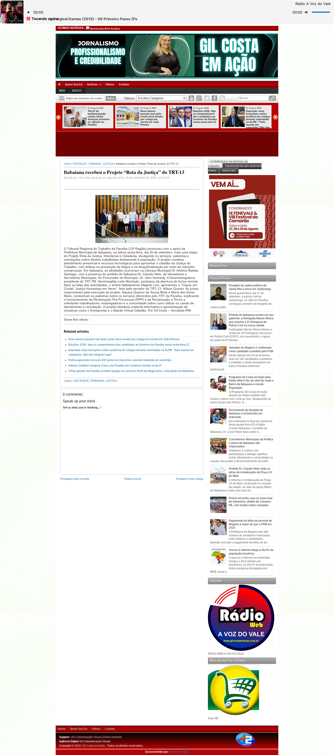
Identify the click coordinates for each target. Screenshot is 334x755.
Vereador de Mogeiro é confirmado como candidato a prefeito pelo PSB (251, 349)
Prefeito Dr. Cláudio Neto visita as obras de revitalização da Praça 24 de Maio (250, 472)
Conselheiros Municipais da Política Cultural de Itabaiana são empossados (251, 443)
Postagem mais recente (74, 478)
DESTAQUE (80, 163)
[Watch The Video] (191, 98)
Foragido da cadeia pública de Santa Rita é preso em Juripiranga (250, 287)
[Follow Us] (206, 98)
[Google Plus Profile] (199, 98)
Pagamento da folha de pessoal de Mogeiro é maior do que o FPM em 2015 (250, 524)
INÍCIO (62, 90)
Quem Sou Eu (73, 84)
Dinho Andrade (112, 737)
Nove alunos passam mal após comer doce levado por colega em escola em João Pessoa (123, 339)
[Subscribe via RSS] (222, 98)
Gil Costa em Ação (93, 745)
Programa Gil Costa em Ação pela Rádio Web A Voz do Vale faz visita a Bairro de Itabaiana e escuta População (251, 382)
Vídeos (109, 84)
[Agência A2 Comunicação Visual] (249, 746)
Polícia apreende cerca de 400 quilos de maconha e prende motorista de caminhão (205, 116)
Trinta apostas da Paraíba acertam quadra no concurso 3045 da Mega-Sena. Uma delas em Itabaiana (131, 371)
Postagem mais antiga (189, 478)
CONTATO (77, 90)
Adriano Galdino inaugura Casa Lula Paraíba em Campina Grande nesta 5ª (257, 116)
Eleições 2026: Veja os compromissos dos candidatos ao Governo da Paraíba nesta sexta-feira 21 (99, 116)
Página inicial (132, 478)
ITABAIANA (95, 163)
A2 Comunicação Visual (86, 737)
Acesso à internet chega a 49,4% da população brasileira (251, 551)
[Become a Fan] (214, 98)
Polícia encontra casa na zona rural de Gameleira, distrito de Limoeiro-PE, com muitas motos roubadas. (250, 502)
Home (67, 163)
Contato (124, 84)
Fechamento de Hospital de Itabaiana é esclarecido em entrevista (246, 413)
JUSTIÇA (108, 163)
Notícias (92, 84)
